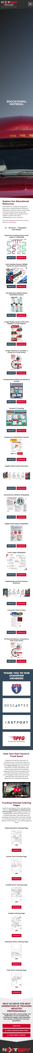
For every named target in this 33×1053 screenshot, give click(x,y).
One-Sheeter (16, 229)
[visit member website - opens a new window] (16, 688)
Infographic (22, 228)
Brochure (12, 228)
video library (12, 222)
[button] (30, 4)
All (6, 228)
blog (26, 220)
